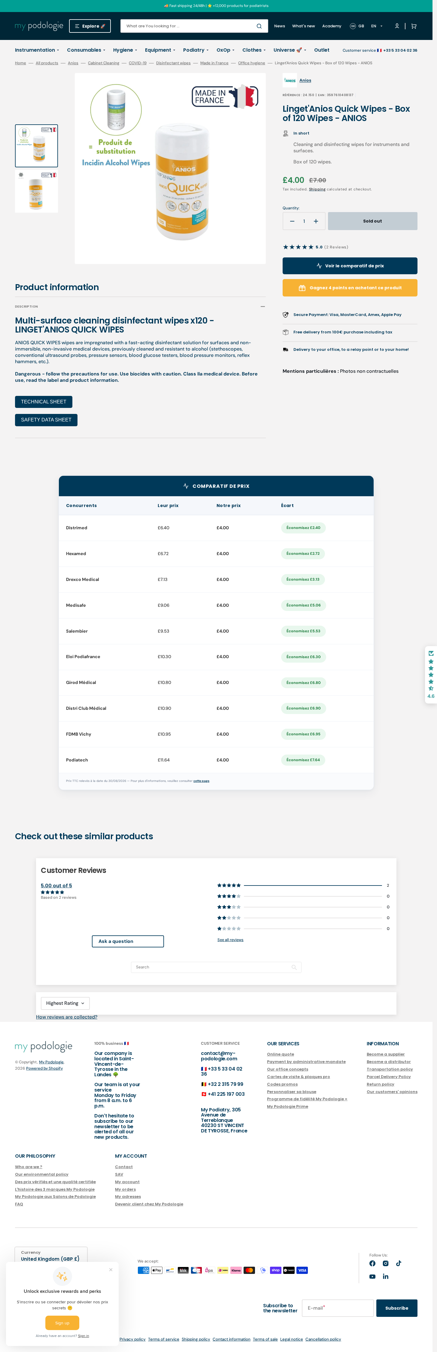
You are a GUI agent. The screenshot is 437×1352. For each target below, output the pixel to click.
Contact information (231, 1339)
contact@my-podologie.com (219, 1056)
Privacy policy (133, 1339)
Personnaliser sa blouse (291, 1092)
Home (20, 63)
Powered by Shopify (44, 1068)
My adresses (128, 1196)
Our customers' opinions (392, 1092)
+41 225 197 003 (226, 1094)
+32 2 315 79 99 (225, 1084)
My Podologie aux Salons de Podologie (55, 1196)
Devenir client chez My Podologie (149, 1204)
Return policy (380, 1084)
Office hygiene (251, 63)
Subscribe (396, 1308)
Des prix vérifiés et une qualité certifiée (55, 1182)
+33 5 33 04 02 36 (221, 1071)
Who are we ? (28, 1167)
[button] (412, 26)
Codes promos (282, 1084)
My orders (125, 1189)
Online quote (280, 1054)
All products (47, 63)
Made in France (214, 63)
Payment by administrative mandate (306, 1062)
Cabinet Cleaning (103, 63)
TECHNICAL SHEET (43, 401)
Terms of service (163, 1339)
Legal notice (291, 1339)
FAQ (19, 1204)
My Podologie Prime (287, 1106)
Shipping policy (196, 1339)
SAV (119, 1174)
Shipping (317, 189)
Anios (73, 63)
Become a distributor (389, 1062)
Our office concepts (287, 1069)
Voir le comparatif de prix (354, 266)
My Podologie (51, 1062)
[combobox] (194, 26)
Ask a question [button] (116, 941)
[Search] (260, 26)
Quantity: (291, 208)
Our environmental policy (41, 1174)
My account (127, 1182)
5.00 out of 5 (56, 885)
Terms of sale (265, 1339)
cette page (201, 781)
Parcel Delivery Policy (389, 1077)
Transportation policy (390, 1069)
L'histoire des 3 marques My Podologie (55, 1189)
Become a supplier (386, 1054)
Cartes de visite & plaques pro (298, 1077)
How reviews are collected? (66, 1017)
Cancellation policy (323, 1339)
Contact (124, 1167)
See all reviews (230, 939)
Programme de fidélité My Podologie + (307, 1099)
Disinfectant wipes (173, 63)
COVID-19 (138, 63)
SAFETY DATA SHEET (46, 419)
